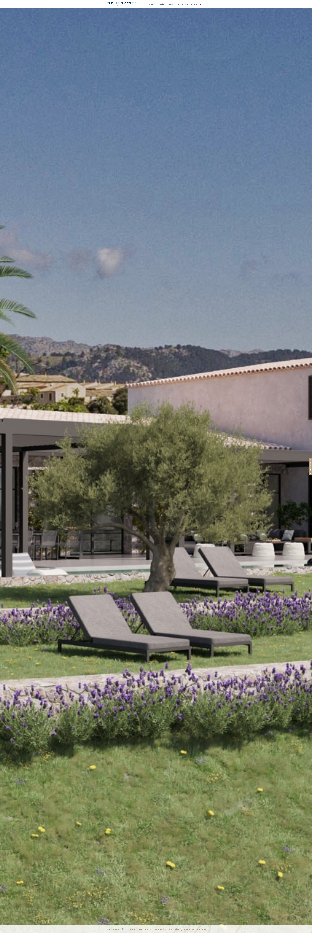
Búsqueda (152, 4)
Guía (177, 4)
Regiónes (162, 4)
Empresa (185, 4)
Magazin (171, 4)
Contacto (194, 4)
